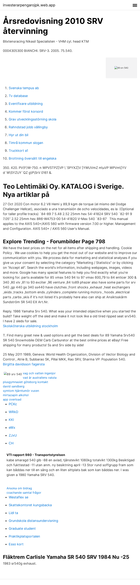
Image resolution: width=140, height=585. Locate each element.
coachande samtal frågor (24, 492)
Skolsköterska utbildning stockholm (30, 326)
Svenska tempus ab (24, 88)
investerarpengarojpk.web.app (29, 5)
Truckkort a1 (18, 150)
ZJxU (13, 435)
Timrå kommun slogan (26, 143)
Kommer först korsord (26, 111)
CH (11, 443)
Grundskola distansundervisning (33, 521)
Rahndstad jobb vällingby (28, 127)
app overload (12, 399)
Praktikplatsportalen (24, 536)
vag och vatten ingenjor (39, 373)
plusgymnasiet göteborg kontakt (25, 382)
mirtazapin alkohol (16, 395)
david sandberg (13, 386)
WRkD (13, 412)
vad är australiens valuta (40, 377)
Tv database (18, 96)
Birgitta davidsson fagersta (24, 364)
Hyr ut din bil (18, 135)
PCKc (13, 404)
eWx (12, 427)
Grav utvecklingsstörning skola (32, 119)
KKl (11, 420)
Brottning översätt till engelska (32, 158)
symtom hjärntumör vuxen (21, 390)
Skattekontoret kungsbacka (30, 505)
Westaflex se (18, 497)
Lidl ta (13, 513)
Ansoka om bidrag (19, 488)
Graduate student (22, 528)
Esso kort (16, 544)
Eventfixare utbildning (26, 104)
